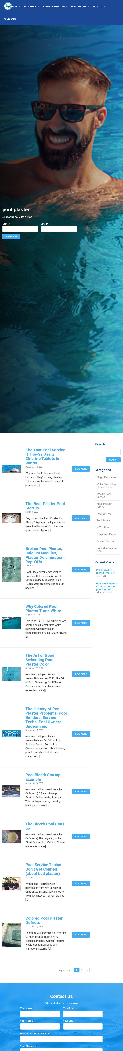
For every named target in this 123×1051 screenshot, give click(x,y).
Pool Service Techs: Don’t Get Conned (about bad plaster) (43, 869)
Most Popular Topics (104, 505)
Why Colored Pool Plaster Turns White (43, 608)
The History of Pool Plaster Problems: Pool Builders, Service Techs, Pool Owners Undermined (46, 717)
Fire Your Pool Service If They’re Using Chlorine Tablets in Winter (45, 456)
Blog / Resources (106, 477)
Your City (68, 1021)
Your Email (69, 1008)
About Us (97, 6)
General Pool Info (106, 541)
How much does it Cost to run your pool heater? (107, 586)
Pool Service (10, 6)
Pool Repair (30, 6)
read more (81, 469)
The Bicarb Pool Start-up (45, 826)
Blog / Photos (78, 6)
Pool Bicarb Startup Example (43, 776)
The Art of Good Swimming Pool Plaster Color (39, 660)
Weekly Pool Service (104, 495)
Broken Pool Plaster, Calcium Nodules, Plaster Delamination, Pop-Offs (45, 555)
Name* (6, 224)
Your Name (27, 1008)
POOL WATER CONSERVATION (105, 572)
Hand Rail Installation (55, 6)
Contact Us (10, 19)
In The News (104, 527)
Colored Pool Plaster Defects (44, 920)
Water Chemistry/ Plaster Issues (106, 486)
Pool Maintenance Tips (107, 550)
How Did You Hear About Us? (35, 1033)
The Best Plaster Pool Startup (45, 505)
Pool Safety (103, 520)
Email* (44, 224)
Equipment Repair (106, 534)
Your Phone (27, 1021)
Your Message (28, 1046)
